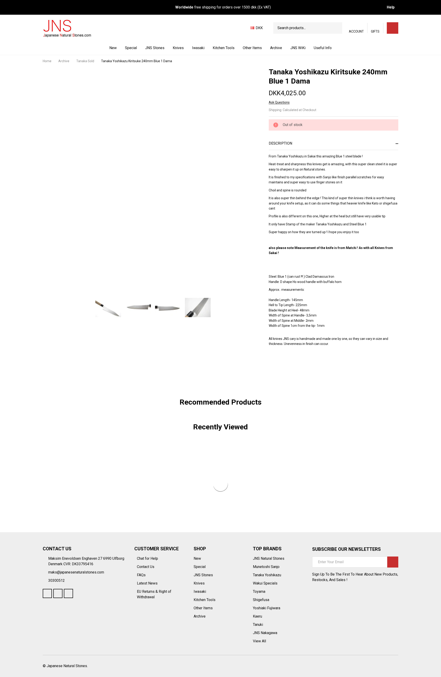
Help (391, 7)
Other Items (252, 48)
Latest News (147, 583)
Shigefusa (261, 600)
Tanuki (258, 624)
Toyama (259, 591)
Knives (178, 48)
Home (47, 61)
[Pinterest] (304, 370)
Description (280, 143)
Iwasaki (198, 48)
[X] (296, 370)
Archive (276, 48)
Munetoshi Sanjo (266, 567)
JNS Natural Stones (268, 558)
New (113, 48)
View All (259, 641)
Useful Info (323, 48)
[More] (165, 48)
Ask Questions (279, 102)
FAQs (141, 575)
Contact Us (146, 567)
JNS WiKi (297, 48)
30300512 (56, 580)
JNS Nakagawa (265, 633)
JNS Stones (154, 48)
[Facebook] (279, 370)
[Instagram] (68, 593)
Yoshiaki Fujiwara (266, 608)
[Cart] (392, 28)
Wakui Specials (265, 583)
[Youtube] (57, 593)
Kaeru (257, 616)
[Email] (287, 370)
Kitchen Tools (224, 48)
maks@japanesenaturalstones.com (76, 572)
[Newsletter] (392, 562)
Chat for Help (148, 558)
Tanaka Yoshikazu (267, 575)
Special (131, 48)
